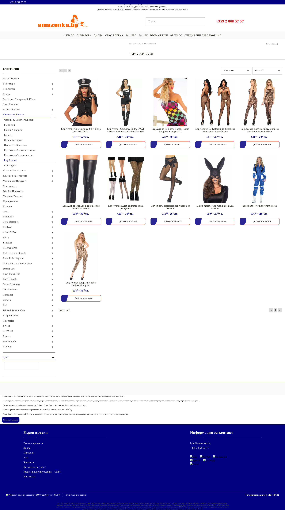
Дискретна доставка (34, 467)
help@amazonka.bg (200, 443)
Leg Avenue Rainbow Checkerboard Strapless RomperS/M (170, 130)
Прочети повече (10, 420)
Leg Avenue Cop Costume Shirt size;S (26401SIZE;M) (81, 130)
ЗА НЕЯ (143, 35)
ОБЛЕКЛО (176, 35)
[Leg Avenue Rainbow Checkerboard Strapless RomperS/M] (170, 102)
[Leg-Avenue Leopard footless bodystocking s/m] (81, 256)
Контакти (28, 462)
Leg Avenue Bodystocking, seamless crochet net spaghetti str (260, 130)
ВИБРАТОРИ (84, 35)
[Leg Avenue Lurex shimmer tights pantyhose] (126, 179)
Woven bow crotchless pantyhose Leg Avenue (170, 207)
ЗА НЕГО (131, 35)
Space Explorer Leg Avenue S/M (260, 206)
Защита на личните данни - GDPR (42, 471)
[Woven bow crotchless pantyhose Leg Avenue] (170, 179)
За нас (26, 448)
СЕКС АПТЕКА (114, 35)
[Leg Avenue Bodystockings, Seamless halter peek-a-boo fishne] (215, 102)
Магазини (28, 452)
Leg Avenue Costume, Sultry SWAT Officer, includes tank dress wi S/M (125, 130)
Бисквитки (29, 476)
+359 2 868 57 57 (18, 2)
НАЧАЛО (69, 35)
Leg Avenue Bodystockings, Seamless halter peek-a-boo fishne (215, 130)
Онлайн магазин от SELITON (262, 495)
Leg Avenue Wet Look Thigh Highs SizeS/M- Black (81, 207)
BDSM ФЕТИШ (159, 35)
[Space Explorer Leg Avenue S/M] (259, 179)
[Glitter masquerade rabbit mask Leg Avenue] (215, 179)
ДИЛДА (98, 35)
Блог (26, 457)
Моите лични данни (76, 495)
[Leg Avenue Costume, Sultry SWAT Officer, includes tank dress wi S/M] (126, 102)
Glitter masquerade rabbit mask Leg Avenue (215, 207)
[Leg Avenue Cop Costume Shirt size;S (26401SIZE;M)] (81, 102)
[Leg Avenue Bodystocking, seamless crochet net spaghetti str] (259, 102)
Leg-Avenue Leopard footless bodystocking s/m (81, 284)
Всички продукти (33, 443)
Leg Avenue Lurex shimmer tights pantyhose (125, 207)
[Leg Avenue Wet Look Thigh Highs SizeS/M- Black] (81, 179)
